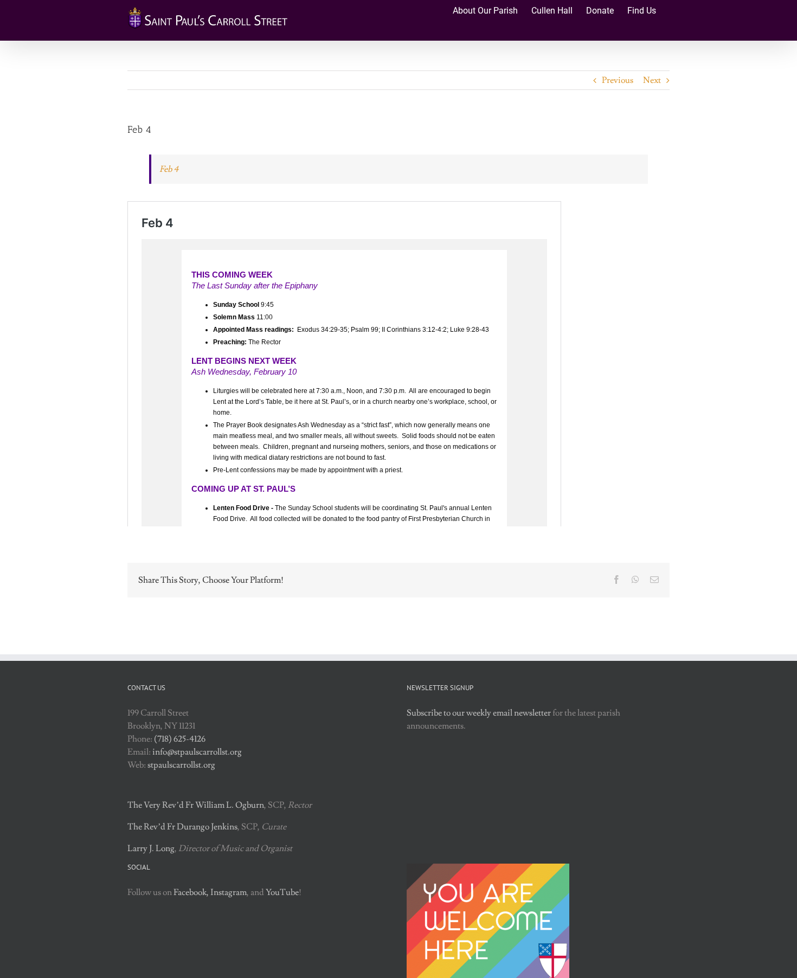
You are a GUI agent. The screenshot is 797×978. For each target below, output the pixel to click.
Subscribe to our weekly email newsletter (479, 712)
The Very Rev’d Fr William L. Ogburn (195, 805)
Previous (617, 80)
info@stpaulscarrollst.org (197, 752)
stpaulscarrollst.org (181, 765)
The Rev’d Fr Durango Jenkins (182, 826)
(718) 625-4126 (179, 739)
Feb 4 (168, 169)
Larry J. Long (151, 848)
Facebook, (191, 892)
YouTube (282, 892)
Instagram (228, 892)
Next (652, 80)
